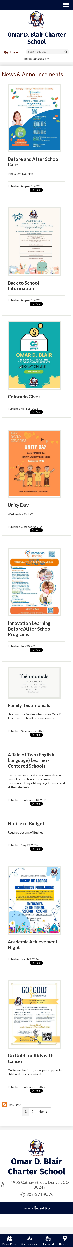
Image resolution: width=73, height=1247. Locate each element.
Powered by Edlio (36, 1208)
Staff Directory (29, 1243)
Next (42, 1111)
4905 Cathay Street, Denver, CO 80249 (40, 1184)
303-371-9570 (40, 1194)
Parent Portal (9, 1243)
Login (11, 52)
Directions (65, 1243)
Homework (48, 1243)
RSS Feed (15, 1105)
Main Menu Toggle (66, 5)
